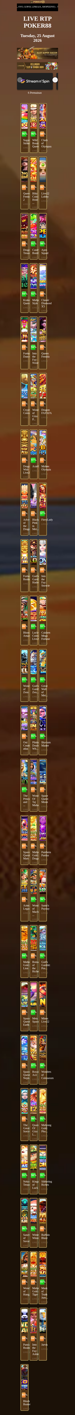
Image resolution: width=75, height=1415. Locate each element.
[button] (55, 80)
